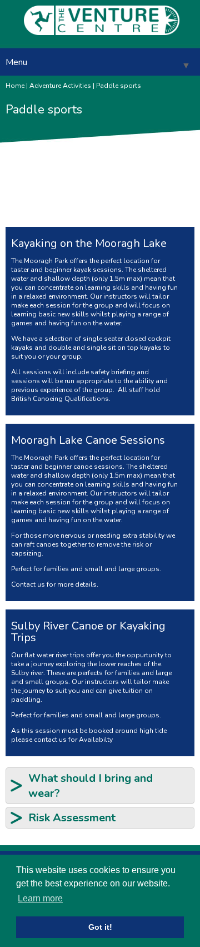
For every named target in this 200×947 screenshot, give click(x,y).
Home (15, 85)
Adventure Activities (60, 85)
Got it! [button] (100, 927)
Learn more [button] (40, 898)
